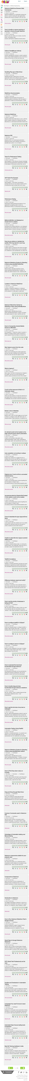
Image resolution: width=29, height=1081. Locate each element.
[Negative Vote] (17, 21)
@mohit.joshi (7, 44)
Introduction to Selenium (11, 898)
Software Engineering (15, 5)
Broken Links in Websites (12, 411)
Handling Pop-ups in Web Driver (13, 72)
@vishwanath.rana (9, 170)
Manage (1, 20)
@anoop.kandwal (8, 997)
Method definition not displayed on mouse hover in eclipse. (14, 220)
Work (1, 15)
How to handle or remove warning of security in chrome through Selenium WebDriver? (15, 31)
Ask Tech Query (1, 32)
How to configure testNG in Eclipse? (15, 622)
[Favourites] (20, 21)
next (21, 1068)
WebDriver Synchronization (12, 93)
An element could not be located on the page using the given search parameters (16, 432)
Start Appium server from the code (14, 347)
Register (25, 1)
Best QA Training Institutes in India (14, 1046)
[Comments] (22, 21)
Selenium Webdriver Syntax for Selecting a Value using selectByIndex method (16, 750)
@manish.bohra (8, 742)
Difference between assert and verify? (15, 580)
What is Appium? (9, 368)
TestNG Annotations (10, 559)
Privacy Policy (20, 1075)
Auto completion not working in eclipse (15, 453)
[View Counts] (26, 21)
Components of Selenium (12, 876)
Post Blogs (1, 34)
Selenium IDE (8, 135)
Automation (7, 11)
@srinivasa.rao (8, 341)
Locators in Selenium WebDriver (13, 283)
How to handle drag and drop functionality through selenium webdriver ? (16, 687)
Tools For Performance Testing (13, 156)
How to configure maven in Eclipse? (14, 643)
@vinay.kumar (8, 976)
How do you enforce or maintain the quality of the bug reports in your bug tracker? (15, 243)
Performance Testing (10, 199)
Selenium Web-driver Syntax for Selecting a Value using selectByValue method (15, 306)
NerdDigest (15, 11)
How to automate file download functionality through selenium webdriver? (13, 666)
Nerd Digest (6, 5)
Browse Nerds (1, 12)
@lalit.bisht (7, 805)
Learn (1, 25)
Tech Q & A (1, 29)
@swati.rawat (7, 297)
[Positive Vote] (15, 21)
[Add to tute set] (13, 21)
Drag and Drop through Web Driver (14, 792)
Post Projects (1, 10)
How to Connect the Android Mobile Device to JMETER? (14, 326)
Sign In (19, 1)
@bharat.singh (8, 424)
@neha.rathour (8, 23)
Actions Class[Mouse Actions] (13, 50)
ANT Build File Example (11, 178)
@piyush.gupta (8, 64)
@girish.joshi (7, 191)
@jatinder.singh (8, 256)
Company (1, 22)
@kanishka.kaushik (9, 235)
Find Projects (1, 17)
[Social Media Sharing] (24, 21)
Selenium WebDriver (10, 114)
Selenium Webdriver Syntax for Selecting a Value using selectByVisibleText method (16, 264)
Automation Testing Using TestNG (14, 728)
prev (11, 1068)
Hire (1, 8)
